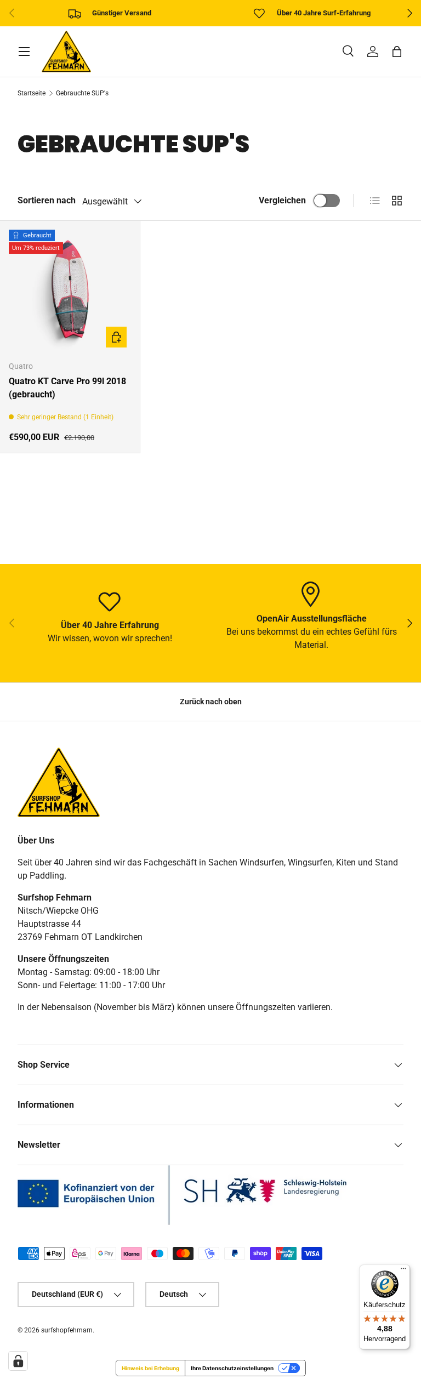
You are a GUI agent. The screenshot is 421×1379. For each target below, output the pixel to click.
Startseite (31, 93)
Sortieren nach (47, 200)
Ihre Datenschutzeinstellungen (232, 1368)
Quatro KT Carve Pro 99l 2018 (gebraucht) (67, 388)
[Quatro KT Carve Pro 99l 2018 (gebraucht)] (70, 291)
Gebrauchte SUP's (82, 93)
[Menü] (403, 1271)
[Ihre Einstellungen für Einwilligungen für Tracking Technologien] (18, 1361)
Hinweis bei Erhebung (150, 1368)
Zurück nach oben (211, 701)
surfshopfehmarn (67, 1330)
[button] (397, 51)
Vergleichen (282, 200)
